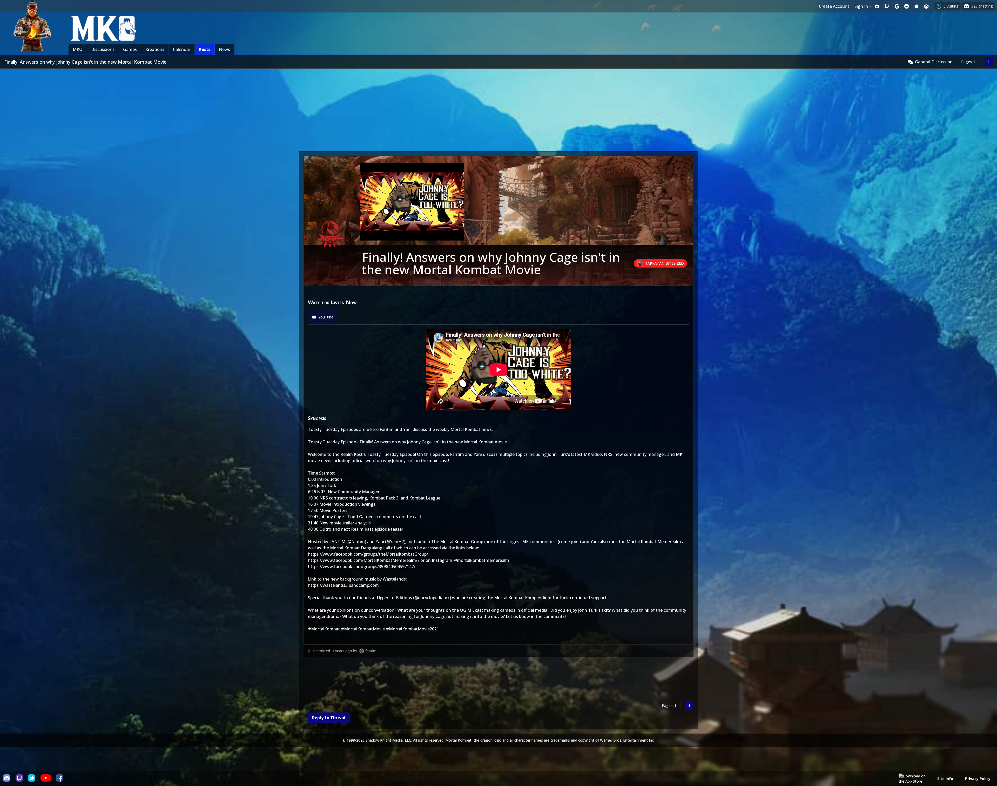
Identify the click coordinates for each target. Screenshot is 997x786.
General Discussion (934, 62)
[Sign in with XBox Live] (926, 6)
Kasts (204, 49)
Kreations (154, 49)
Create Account (834, 6)
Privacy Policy (978, 778)
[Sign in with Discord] (877, 6)
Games (130, 49)
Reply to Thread (328, 718)
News (224, 49)
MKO (78, 49)
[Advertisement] (498, 108)
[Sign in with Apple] (916, 6)
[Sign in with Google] (897, 6)
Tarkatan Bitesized (664, 263)
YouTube (325, 317)
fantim (370, 650)
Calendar (181, 49)
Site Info (945, 778)
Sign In (861, 6)
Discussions (102, 49)
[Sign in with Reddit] (907, 6)
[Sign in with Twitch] (887, 6)
